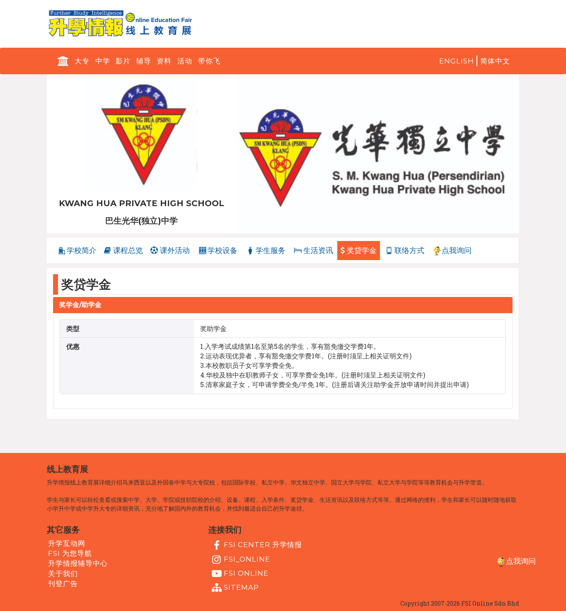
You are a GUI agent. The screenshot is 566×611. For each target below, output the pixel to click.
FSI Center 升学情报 (263, 544)
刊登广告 (63, 583)
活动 (184, 61)
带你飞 (209, 61)
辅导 (143, 61)
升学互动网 (66, 543)
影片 (123, 61)
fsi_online (247, 559)
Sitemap (241, 587)
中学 (102, 61)
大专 (82, 61)
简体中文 (495, 61)
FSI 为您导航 (70, 553)
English (456, 61)
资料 (164, 61)
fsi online (246, 573)
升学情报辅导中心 (78, 563)
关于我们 (63, 573)
